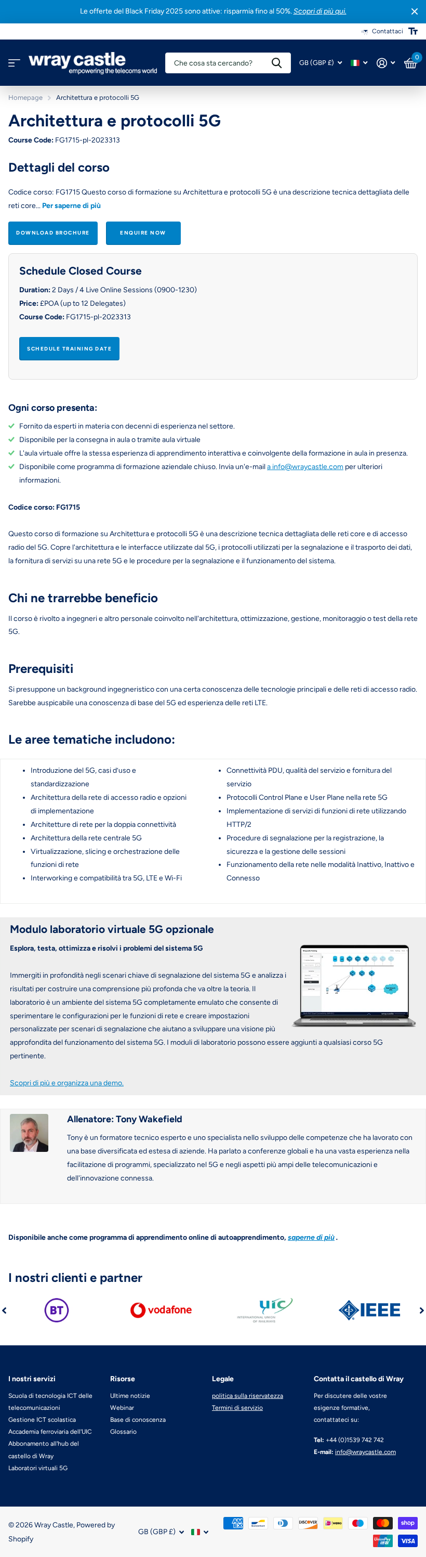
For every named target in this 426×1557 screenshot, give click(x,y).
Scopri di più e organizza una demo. (67, 1083)
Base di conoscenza (138, 1419)
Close (414, 11)
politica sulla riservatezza (247, 1395)
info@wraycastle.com (365, 1452)
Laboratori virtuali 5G (38, 1468)
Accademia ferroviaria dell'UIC (50, 1431)
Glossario (123, 1431)
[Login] (385, 63)
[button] (4, 1310)
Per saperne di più (71, 205)
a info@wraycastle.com (305, 466)
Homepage (25, 97)
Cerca (276, 63)
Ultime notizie (130, 1395)
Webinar (122, 1407)
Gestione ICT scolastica (42, 1419)
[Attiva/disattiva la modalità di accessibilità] (413, 31)
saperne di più (311, 1237)
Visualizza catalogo (14, 63)
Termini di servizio (237, 1407)
